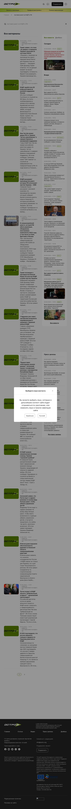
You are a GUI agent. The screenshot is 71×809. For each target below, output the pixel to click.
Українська (30, 416)
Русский (42, 416)
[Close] (53, 391)
